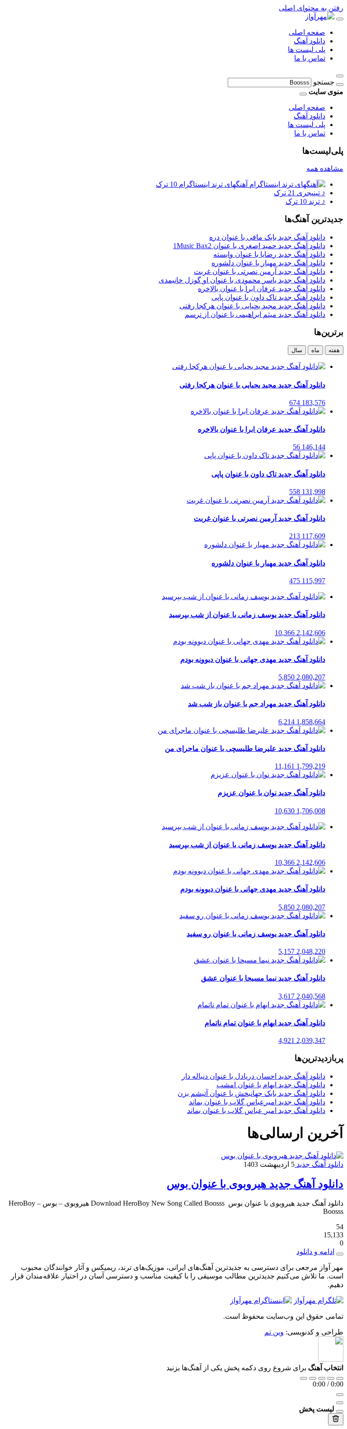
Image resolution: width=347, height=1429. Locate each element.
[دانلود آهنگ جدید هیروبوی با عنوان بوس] (282, 1156)
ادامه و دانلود (315, 1251)
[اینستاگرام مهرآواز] (261, 1300)
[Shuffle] (339, 1378)
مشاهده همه (324, 168)
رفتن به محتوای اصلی (311, 8)
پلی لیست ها (306, 49)
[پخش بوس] (339, 1254)
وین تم (274, 1332)
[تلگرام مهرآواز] (318, 1300)
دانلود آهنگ (309, 41)
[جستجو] (339, 84)
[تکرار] (303, 1378)
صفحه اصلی (307, 32)
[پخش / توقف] (321, 1378)
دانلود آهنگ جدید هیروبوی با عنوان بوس (255, 1184)
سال (296, 350)
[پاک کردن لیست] (335, 1419)
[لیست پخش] (339, 1402)
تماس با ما (309, 58)
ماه (315, 350)
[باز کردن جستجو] (339, 76)
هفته (334, 350)
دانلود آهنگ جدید (319, 1164)
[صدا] (339, 1394)
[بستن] (339, 1411)
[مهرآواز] (319, 16)
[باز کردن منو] (339, 19)
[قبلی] (312, 1378)
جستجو (323, 82)
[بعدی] (330, 1378)
